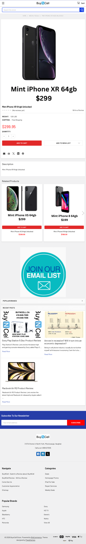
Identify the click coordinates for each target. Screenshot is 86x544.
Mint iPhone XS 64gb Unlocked (22, 231)
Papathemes (30, 540)
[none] (43, 61)
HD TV (46, 510)
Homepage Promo (52, 478)
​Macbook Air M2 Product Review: (18, 388)
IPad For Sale (50, 482)
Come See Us (7, 482)
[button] (43, 272)
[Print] (9, 154)
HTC (3, 518)
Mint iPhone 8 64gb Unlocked (64, 231)
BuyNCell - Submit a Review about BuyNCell (18, 474)
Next (83, 213)
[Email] (4, 154)
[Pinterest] (23, 154)
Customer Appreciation (11, 486)
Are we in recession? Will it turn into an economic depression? (63, 342)
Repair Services (51, 486)
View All (47, 522)
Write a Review (78, 110)
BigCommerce (36, 537)
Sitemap (5, 490)
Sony (46, 506)
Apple (4, 510)
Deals (47, 474)
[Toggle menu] (3, 3)
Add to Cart (21, 227)
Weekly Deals (50, 490)
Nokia (46, 518)
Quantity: (6, 131)
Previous (3, 213)
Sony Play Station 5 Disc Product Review (21, 340)
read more (6, 351)
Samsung (5, 506)
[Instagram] (43, 454)
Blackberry (6, 514)
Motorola (5, 522)
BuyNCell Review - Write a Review (14, 478)
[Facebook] (38, 454)
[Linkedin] (18, 154)
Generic (46, 514)
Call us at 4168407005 (43, 448)
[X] (14, 154)
